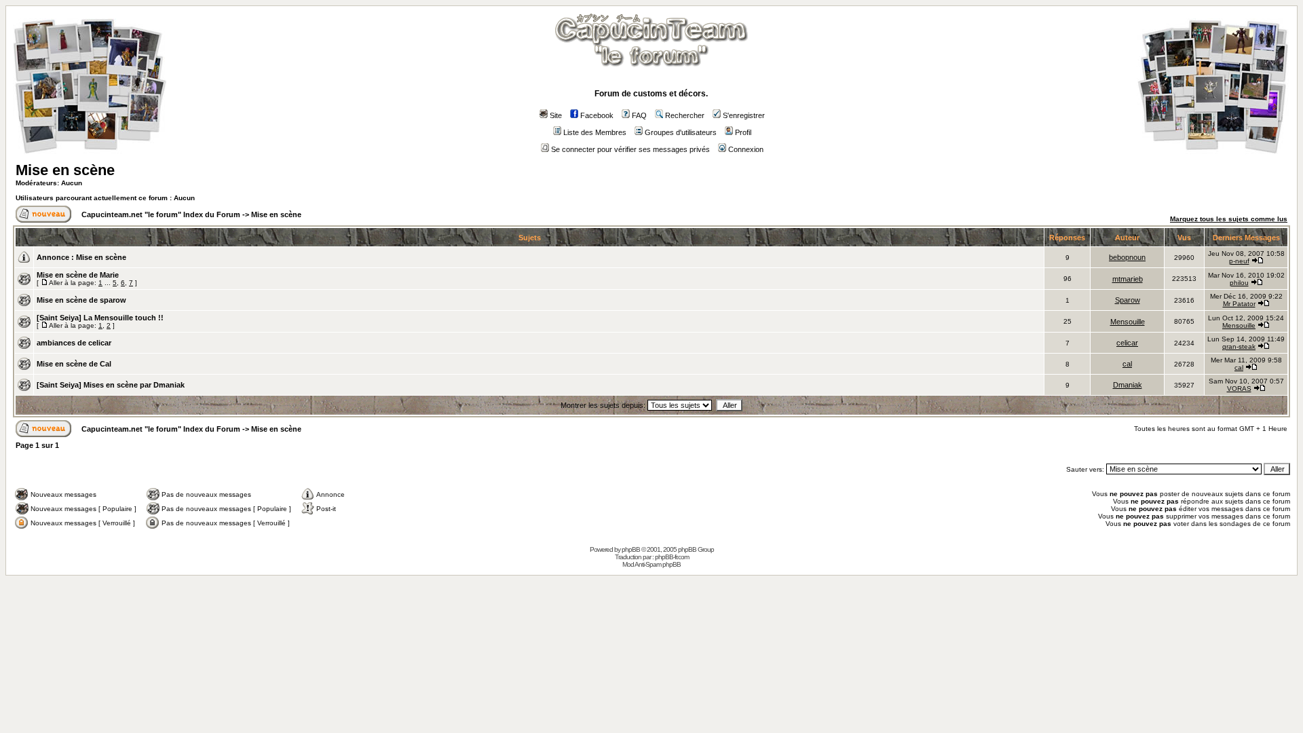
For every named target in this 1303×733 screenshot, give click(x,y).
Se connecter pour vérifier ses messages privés (630, 149)
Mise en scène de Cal (74, 364)
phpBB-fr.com (672, 557)
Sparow (1127, 300)
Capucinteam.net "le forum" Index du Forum (160, 214)
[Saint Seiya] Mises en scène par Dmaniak (111, 385)
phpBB (631, 549)
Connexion (745, 149)
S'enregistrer (744, 115)
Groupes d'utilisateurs (681, 132)
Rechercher (684, 115)
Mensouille (1127, 322)
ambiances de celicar (74, 343)
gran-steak (1238, 346)
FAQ (639, 115)
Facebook (596, 115)
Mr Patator (1239, 303)
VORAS (1239, 388)
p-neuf (1239, 261)
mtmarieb (1127, 279)
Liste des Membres (594, 132)
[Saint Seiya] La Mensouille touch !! (100, 318)
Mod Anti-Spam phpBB (651, 564)
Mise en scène (65, 170)
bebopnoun (1127, 257)
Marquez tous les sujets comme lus (1228, 219)
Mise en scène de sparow (81, 300)
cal (1127, 364)
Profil (743, 132)
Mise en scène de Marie (78, 275)
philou (1239, 282)
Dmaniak (1127, 385)
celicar (1127, 343)
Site (556, 115)
